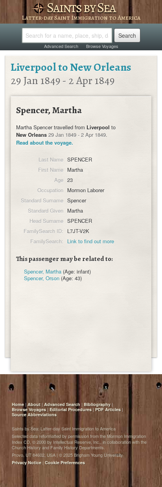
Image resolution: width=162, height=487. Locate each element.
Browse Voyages (102, 46)
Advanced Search (61, 46)
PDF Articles (108, 409)
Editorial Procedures (71, 409)
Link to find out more (90, 241)
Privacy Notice (26, 462)
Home (18, 404)
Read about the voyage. (44, 142)
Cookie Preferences (65, 462)
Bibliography (97, 404)
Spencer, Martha (42, 271)
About (34, 404)
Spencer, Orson (41, 278)
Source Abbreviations (34, 414)
